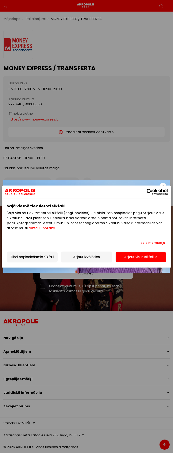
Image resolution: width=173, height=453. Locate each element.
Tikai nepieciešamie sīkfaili (32, 256)
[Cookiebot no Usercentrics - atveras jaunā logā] (153, 192)
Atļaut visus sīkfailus (140, 256)
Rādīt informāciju (152, 243)
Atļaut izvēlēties (86, 256)
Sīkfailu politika (42, 228)
